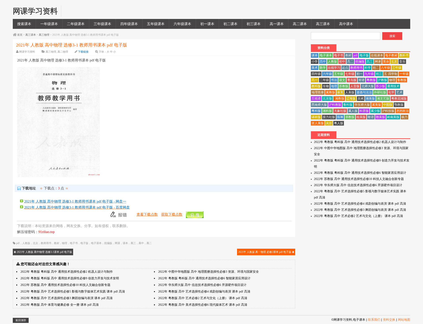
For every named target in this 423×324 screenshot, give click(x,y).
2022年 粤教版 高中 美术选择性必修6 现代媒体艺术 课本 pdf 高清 (202, 304)
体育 (340, 92)
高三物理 (44, 34)
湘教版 (339, 98)
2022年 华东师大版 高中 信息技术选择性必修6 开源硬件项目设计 (202, 285)
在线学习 (334, 67)
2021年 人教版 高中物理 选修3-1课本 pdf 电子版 (44, 252)
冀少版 (375, 111)
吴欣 (329, 123)
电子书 (74, 243)
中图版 (387, 104)
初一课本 (207, 24)
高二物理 (63, 51)
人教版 (26, 243)
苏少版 (380, 86)
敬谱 (371, 117)
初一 (359, 74)
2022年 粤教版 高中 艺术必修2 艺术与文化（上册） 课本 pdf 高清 (202, 298)
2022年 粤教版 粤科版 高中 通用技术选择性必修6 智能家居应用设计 (204, 278)
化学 (391, 92)
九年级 (369, 74)
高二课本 (300, 24)
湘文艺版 (383, 98)
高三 (133, 243)
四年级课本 (129, 24)
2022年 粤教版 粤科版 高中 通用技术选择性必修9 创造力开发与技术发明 (69, 278)
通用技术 (393, 86)
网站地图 (404, 319)
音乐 (402, 61)
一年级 (404, 74)
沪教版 (382, 80)
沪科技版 (388, 111)
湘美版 (370, 98)
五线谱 (316, 98)
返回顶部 (20, 320)
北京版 (327, 98)
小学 (315, 61)
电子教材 (391, 55)
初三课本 (254, 24)
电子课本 (96, 243)
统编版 (108, 243)
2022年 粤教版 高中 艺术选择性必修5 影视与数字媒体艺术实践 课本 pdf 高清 (72, 291)
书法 (334, 80)
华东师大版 (362, 104)
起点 (345, 67)
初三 (379, 74)
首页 (19, 34)
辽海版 (351, 98)
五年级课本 (156, 24)
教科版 (316, 86)
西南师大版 (319, 104)
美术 (315, 67)
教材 (56, 243)
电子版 (84, 243)
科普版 (364, 111)
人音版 (355, 86)
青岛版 (351, 80)
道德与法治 (364, 92)
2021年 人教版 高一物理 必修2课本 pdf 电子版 (265, 252)
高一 (315, 80)
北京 (35, 243)
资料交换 (389, 319)
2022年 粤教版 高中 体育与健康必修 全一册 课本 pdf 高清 (59, 304)
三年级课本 (102, 24)
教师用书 (46, 243)
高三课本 (323, 24)
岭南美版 (393, 117)
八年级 (385, 67)
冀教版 (330, 92)
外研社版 (380, 92)
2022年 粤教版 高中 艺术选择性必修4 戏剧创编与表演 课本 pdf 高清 (204, 291)
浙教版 (349, 117)
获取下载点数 (171, 214)
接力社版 (329, 117)
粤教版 (371, 80)
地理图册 (318, 92)
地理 (334, 86)
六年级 (327, 74)
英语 (386, 61)
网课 (117, 243)
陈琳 (340, 117)
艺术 (399, 92)
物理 (64, 243)
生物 (326, 86)
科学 (368, 67)
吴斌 (361, 98)
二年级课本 (76, 24)
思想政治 (402, 111)
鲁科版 (347, 104)
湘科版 (327, 111)
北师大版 (368, 86)
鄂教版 (399, 104)
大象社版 (340, 111)
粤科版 (316, 111)
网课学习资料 (27, 51)
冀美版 (376, 104)
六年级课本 (182, 24)
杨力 (404, 117)
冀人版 (353, 111)
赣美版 (380, 117)
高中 (141, 243)
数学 (323, 67)
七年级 (349, 74)
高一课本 (277, 24)
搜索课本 (24, 24)
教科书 (404, 55)
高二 (149, 243)
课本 (125, 243)
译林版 (316, 117)
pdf (18, 243)
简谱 (361, 80)
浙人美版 (318, 123)
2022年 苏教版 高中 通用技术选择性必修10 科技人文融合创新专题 (65, 285)
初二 (376, 67)
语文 (342, 80)
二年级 (324, 80)
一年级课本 (49, 24)
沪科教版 (335, 104)
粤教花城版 (399, 98)
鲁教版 (401, 80)
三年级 (396, 67)
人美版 (349, 92)
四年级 (316, 74)
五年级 (338, 74)
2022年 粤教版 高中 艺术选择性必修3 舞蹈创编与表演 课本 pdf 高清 (66, 298)
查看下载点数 (147, 214)
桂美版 (361, 117)
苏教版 (343, 86)
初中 (342, 61)
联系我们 (374, 319)
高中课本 (346, 24)
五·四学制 (390, 74)
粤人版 (338, 123)
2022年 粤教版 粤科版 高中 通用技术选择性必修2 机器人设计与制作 (66, 271)
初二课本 (230, 24)
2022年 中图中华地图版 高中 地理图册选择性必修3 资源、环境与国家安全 (208, 271)
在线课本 (377, 55)
